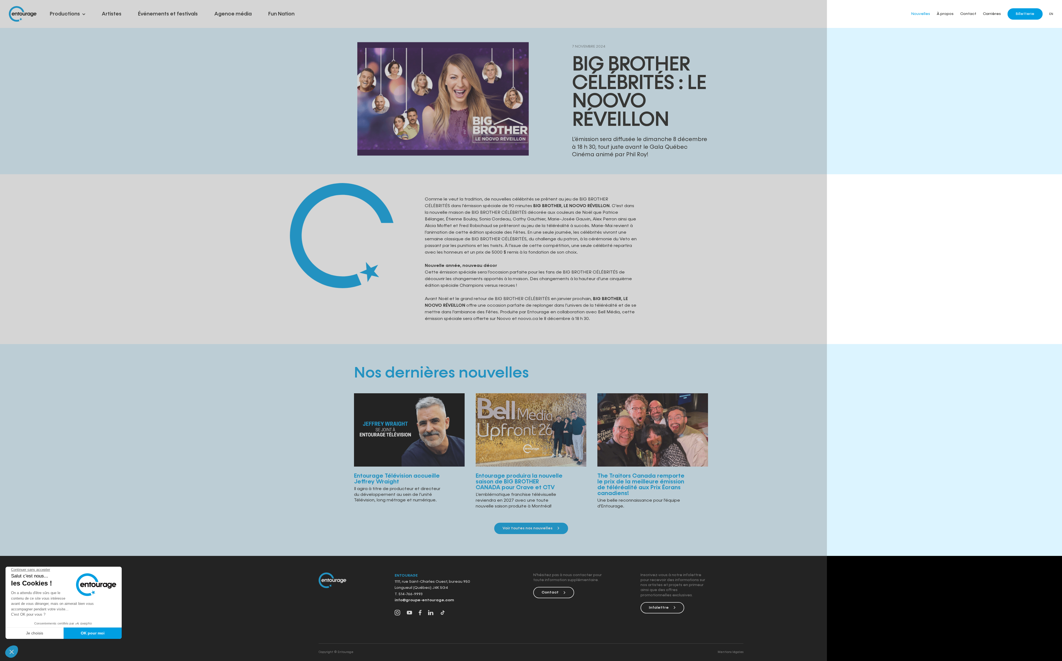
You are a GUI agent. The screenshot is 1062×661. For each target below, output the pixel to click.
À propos (945, 14)
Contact (968, 14)
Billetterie (1025, 14)
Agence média (233, 14)
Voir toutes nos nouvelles (528, 528)
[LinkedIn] (430, 613)
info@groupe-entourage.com (424, 600)
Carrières (992, 14)
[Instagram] (397, 613)
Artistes (111, 14)
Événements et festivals (168, 14)
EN (1051, 14)
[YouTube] (409, 613)
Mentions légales (730, 652)
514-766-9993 (410, 594)
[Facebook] (420, 613)
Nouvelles (920, 14)
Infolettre (659, 608)
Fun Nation (281, 14)
